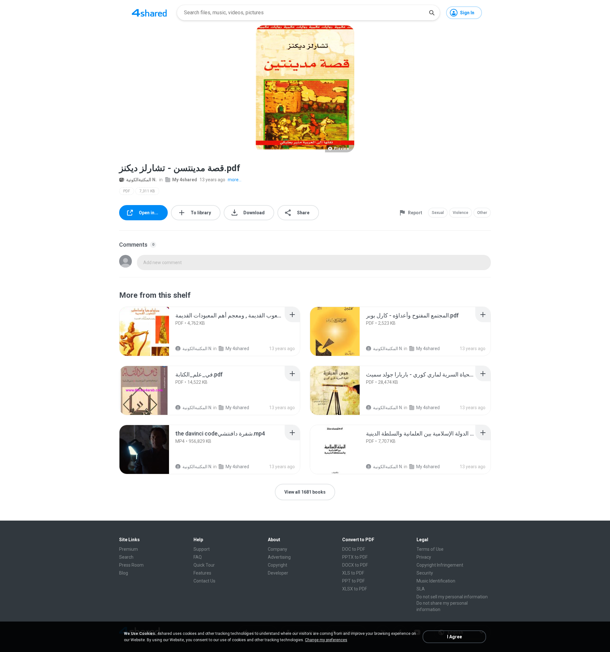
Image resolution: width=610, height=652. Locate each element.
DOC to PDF (353, 549)
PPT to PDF (353, 580)
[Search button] (431, 12)
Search (126, 557)
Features (202, 572)
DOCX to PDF (355, 565)
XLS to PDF (353, 572)
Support (201, 549)
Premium (128, 549)
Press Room (131, 565)
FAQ (197, 557)
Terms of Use (430, 549)
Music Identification (436, 580)
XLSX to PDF (354, 588)
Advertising (279, 557)
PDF (126, 191)
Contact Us (204, 580)
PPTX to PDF (355, 557)
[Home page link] (149, 12)
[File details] (144, 331)
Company (277, 549)
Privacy (424, 557)
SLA (421, 588)
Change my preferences (326, 640)
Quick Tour (204, 565)
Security (425, 572)
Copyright (277, 565)
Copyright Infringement (440, 565)
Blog (123, 572)
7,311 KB (147, 191)
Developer (278, 572)
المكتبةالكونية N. (141, 179)
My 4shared (184, 179)
